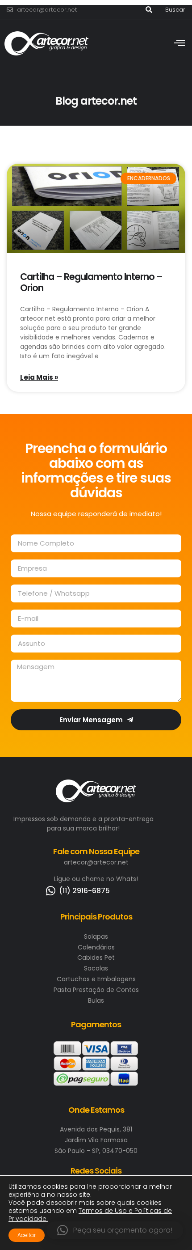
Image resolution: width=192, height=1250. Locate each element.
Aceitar (26, 1235)
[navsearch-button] (149, 9)
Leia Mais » (39, 377)
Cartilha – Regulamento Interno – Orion (91, 282)
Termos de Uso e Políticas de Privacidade (90, 1214)
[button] (114, 1230)
